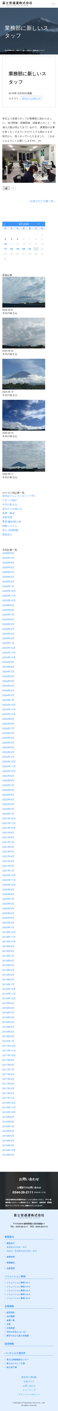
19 (17, 249)
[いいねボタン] (6, 188)
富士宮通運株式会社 (10, 50)
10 (5, 244)
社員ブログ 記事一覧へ (43, 201)
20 (23, 249)
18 (11, 249)
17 (5, 249)
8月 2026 (24, 224)
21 (29, 249)
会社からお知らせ (27, 50)
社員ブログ (18, 50)
